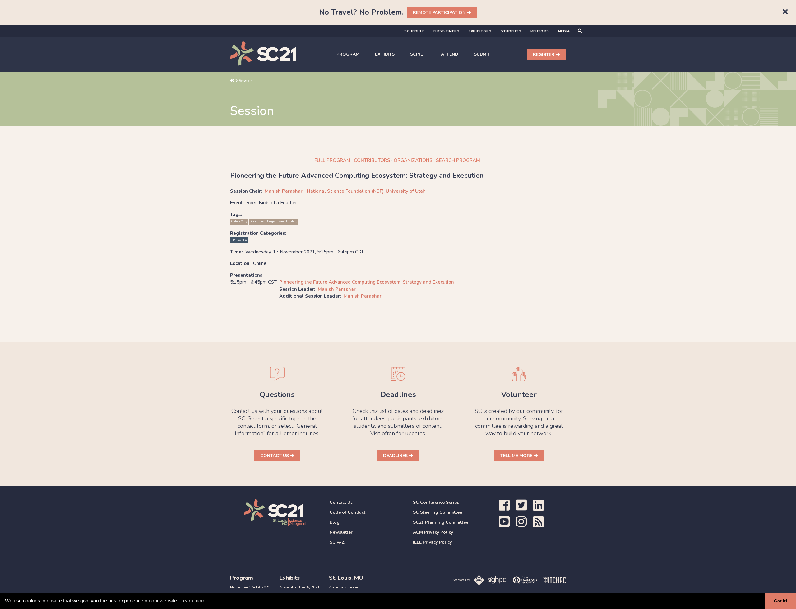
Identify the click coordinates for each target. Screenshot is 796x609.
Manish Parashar (284, 191)
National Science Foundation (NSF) (345, 191)
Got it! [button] (780, 600)
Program (347, 54)
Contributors (372, 160)
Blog (335, 522)
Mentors (539, 31)
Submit (482, 54)
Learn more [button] (193, 600)
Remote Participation (439, 13)
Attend (449, 54)
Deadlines (395, 456)
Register (543, 55)
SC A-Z (337, 542)
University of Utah (406, 191)
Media (564, 31)
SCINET (418, 54)
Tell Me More (516, 456)
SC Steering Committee (437, 512)
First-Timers (446, 31)
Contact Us (274, 456)
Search (458, 160)
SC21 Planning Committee (440, 522)
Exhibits (385, 54)
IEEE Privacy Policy (432, 542)
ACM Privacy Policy (433, 532)
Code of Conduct (347, 512)
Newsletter (341, 532)
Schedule (414, 31)
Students (511, 31)
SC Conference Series (436, 502)
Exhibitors (480, 31)
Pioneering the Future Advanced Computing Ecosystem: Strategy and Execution (366, 282)
